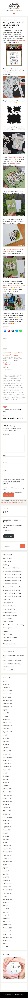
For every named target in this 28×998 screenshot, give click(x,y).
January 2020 (7, 849)
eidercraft (11, 385)
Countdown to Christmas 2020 (12, 580)
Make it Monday (7, 618)
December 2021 (7, 792)
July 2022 (5, 773)
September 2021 (8, 801)
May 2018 (6, 912)
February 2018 (7, 921)
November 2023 (7, 725)
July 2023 (5, 735)
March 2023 (6, 748)
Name (5, 455)
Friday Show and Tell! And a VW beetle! (7, 364)
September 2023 (8, 732)
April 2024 (6, 716)
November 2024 (7, 706)
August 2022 (6, 770)
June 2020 (6, 836)
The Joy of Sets (7, 634)
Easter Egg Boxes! (8, 667)
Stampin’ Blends (15, 163)
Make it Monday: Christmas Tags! (12, 660)
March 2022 (6, 785)
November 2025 (7, 694)
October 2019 (7, 858)
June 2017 (6, 947)
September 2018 (8, 899)
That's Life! (6, 631)
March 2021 (6, 808)
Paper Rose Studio (19, 40)
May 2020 (6, 839)
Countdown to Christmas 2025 (12, 596)
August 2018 (6, 902)
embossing (10, 387)
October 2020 (7, 823)
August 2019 (6, 864)
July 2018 (5, 906)
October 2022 (7, 763)
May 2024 (6, 713)
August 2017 (6, 940)
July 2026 (5, 681)
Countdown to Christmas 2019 (12, 577)
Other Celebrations (8, 622)
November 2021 (7, 795)
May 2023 (6, 741)
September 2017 (8, 937)
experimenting (18, 387)
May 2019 (6, 874)
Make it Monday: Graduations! (11, 663)
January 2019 (7, 887)
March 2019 (6, 880)
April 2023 (6, 744)
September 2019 (8, 861)
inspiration (6, 392)
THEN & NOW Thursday (10, 637)
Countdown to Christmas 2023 (12, 590)
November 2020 (7, 820)
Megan (16, 20)
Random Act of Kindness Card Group (13, 625)
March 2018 (6, 918)
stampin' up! (13, 397)
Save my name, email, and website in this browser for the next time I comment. (13, 481)
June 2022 (6, 776)
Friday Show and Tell (15, 375)
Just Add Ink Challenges (10, 615)
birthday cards (7, 380)
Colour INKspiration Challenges (12, 571)
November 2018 (7, 893)
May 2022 (6, 779)
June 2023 (6, 738)
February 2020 (7, 845)
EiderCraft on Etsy (8, 603)
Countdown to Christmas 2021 (12, 584)
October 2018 (7, 896)
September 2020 (8, 827)
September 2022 (8, 766)
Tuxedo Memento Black (15, 157)
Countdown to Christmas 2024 (12, 593)
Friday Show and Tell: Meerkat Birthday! (18, 354)
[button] (14, 5)
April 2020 (6, 842)
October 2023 (7, 729)
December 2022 (7, 757)
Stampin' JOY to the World (10, 628)
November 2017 (7, 931)
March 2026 (6, 688)
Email (5, 463)
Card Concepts (17, 380)
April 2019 (6, 877)
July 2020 (5, 833)
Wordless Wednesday (9, 644)
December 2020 (7, 817)
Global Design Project (9, 612)
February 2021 (7, 811)
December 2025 (7, 691)
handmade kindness (13, 390)
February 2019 (7, 883)
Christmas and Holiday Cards (11, 568)
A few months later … (9, 670)
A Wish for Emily (16, 378)
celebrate (6, 382)
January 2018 (7, 925)
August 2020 (6, 830)
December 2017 (7, 928)
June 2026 (6, 684)
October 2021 (7, 798)
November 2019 (7, 855)
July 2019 (5, 868)
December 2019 (7, 852)
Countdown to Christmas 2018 (12, 574)
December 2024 (7, 703)
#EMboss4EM (6, 378)
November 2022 (7, 760)
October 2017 (7, 934)
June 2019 (6, 871)
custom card (6, 599)
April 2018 (6, 915)
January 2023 (7, 754)
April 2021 (6, 804)
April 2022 (6, 782)
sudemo (15, 399)
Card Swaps (6, 565)
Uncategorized (7, 641)
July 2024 (5, 710)
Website (5, 470)
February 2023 (7, 751)
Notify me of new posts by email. (13, 492)
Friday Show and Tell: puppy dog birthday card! (7, 354)
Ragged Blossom (8, 396)
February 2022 (7, 789)
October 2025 (7, 697)
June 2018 (6, 909)
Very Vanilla (15, 159)
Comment (6, 434)
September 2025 (8, 700)
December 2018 (7, 890)
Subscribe (8, 536)
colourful (13, 382)
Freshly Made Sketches (9, 606)
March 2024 (6, 719)
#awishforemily (13, 377)
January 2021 (7, 814)
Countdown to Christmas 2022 (12, 587)
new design (13, 392)
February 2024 (7, 722)
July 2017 (5, 944)
